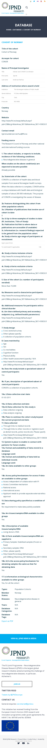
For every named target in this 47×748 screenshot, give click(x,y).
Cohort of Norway (12, 42)
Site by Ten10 (27, 741)
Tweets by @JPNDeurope (12, 695)
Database (17, 30)
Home (8, 30)
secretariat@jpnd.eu (25, 704)
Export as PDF (7, 621)
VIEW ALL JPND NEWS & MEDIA (23, 638)
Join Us (17, 684)
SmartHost (18, 741)
